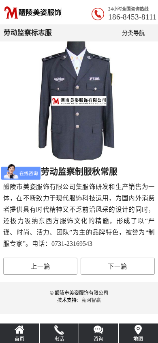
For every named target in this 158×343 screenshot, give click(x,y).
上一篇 (40, 266)
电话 (59, 339)
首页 (19, 339)
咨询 (98, 339)
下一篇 (117, 266)
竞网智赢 (91, 300)
